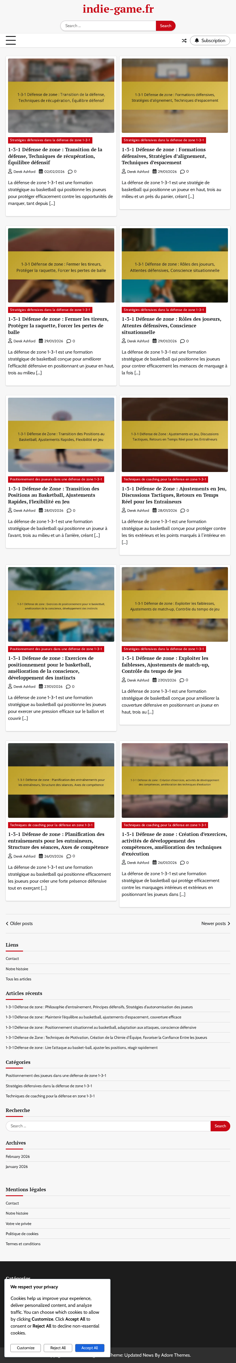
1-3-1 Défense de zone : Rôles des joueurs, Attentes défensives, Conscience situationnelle (171, 325)
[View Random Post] (184, 40)
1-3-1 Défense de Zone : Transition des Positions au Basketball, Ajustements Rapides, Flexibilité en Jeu (53, 495)
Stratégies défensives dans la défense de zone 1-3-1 (50, 140)
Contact (12, 958)
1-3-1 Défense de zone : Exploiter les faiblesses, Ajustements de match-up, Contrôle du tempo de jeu (165, 664)
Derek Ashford (24, 171)
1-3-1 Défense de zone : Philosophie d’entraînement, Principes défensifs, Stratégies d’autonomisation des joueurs (99, 1007)
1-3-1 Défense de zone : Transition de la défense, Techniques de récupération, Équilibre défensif (55, 156)
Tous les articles (18, 979)
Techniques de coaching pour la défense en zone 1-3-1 (165, 479)
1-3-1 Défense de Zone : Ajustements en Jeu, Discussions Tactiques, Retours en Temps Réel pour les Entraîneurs (174, 495)
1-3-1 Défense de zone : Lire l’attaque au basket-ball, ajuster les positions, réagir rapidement (82, 1047)
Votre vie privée (18, 1223)
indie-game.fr (118, 8)
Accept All (89, 1347)
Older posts (21, 923)
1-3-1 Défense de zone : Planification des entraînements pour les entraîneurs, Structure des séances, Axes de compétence (58, 840)
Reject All (58, 1347)
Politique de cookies (22, 1233)
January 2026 (17, 1166)
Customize (26, 1347)
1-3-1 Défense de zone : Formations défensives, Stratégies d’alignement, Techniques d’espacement (164, 156)
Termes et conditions (23, 1243)
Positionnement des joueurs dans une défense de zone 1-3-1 (56, 479)
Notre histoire (17, 968)
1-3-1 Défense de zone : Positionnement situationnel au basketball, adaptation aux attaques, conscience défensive (101, 1027)
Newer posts (213, 923)
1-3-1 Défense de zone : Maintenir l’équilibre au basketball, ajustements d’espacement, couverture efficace (93, 1017)
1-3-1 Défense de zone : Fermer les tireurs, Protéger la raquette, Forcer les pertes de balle (58, 325)
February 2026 (18, 1156)
